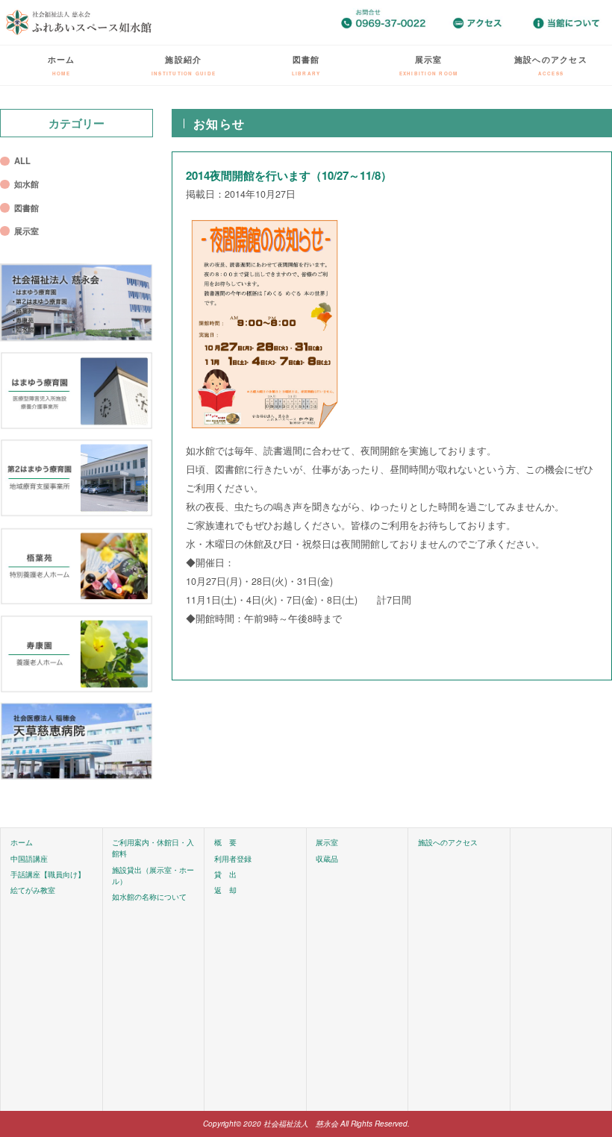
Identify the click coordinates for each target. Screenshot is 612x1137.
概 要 (225, 842)
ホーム (61, 65)
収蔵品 (327, 858)
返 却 (225, 890)
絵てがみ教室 (32, 890)
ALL (22, 160)
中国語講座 (29, 858)
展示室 (428, 65)
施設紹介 (184, 65)
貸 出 (225, 874)
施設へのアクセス (550, 65)
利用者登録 (233, 858)
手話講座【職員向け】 (47, 874)
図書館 (306, 65)
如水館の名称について (149, 897)
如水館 (26, 184)
